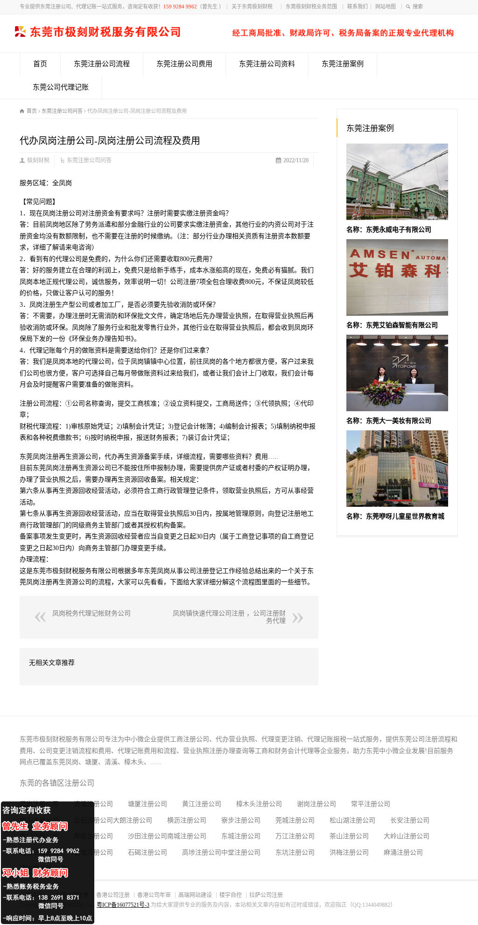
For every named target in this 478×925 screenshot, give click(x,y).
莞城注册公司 (295, 820)
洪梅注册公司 (349, 852)
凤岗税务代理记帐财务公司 (91, 613)
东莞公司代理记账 (61, 87)
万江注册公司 (295, 836)
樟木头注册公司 (259, 804)
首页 (40, 64)
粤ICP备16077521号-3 (123, 905)
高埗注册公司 (201, 852)
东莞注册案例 (343, 64)
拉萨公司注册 (266, 895)
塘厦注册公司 (147, 804)
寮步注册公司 (240, 820)
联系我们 (357, 6)
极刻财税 (38, 160)
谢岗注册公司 (316, 804)
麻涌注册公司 (403, 852)
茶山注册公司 (349, 836)
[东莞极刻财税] (234, 34)
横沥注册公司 (186, 820)
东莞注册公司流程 (102, 64)
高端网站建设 (195, 895)
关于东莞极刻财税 (255, 6)
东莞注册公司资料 (267, 64)
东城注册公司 (240, 836)
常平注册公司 (370, 804)
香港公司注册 (113, 895)
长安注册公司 (409, 820)
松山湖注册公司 (352, 820)
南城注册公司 (186, 836)
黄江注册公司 (201, 804)
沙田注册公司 (147, 836)
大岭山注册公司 (406, 836)
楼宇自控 (230, 895)
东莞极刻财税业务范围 (313, 6)
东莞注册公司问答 (89, 160)
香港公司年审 (154, 895)
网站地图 (387, 6)
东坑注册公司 (295, 852)
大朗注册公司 (132, 820)
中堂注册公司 (240, 852)
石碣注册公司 (147, 852)
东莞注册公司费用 (184, 64)
